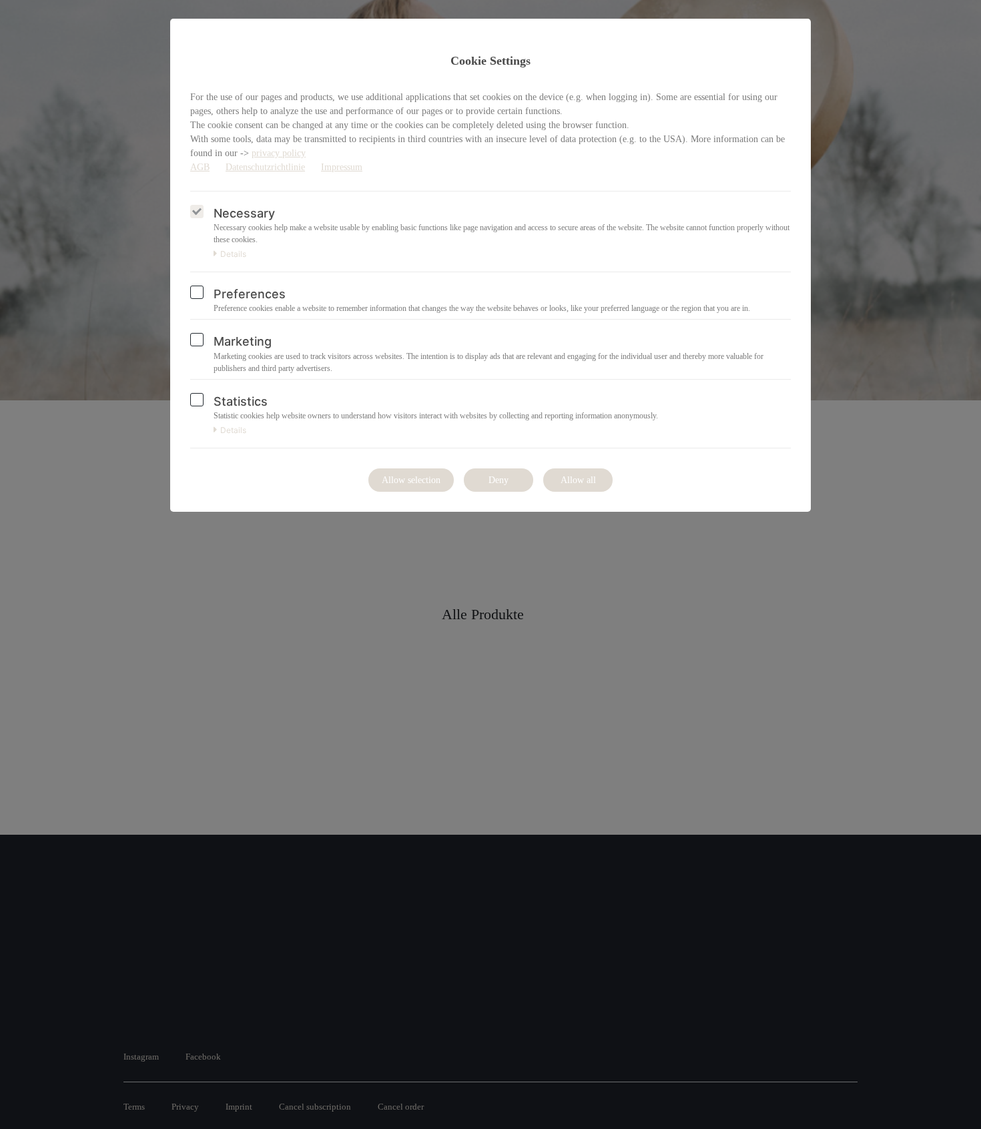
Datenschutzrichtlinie (265, 167)
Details (233, 254)
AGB (200, 167)
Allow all (578, 480)
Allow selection (411, 480)
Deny (498, 480)
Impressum (341, 167)
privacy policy (279, 153)
